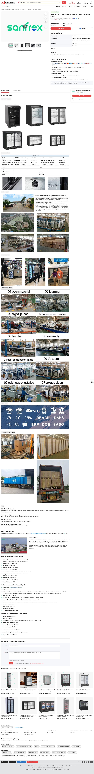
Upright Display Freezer (51, 730)
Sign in (91, 3)
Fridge (16, 587)
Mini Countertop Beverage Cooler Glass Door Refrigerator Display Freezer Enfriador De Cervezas (27, 717)
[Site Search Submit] (64, 2)
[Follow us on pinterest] (90, 761)
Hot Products (21, 765)
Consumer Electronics (9, 9)
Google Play (12, 761)
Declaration (60, 769)
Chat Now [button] (83, 28)
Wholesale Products (47, 765)
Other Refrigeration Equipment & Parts (23, 746)
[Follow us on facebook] (82, 761)
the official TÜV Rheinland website (38, 533)
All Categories (5, 6)
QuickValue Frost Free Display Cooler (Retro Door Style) (81, 730)
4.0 (77, 92)
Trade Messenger (21, 761)
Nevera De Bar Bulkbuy (58, 755)
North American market (28, 734)
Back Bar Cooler (50, 732)
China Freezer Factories (33, 752)
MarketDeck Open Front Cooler (30, 732)
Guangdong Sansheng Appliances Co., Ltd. (62, 18)
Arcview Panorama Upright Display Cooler (9, 732)
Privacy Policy (66, 769)
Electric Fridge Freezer (31, 755)
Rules (92, 6)
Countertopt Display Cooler (6, 730)
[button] (60, 2)
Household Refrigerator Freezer (8, 755)
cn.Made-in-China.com (59, 767)
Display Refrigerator (76, 746)
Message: (6, 652)
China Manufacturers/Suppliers (36, 765)
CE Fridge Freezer (20, 755)
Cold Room (36, 746)
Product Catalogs (19, 727)
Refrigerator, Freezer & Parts (20, 9)
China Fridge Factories (6, 752)
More (2, 758)
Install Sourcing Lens (33, 761)
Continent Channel (62, 765)
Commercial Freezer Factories (20, 752)
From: (7, 645)
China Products (27, 765)
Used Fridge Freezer (72, 752)
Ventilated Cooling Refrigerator (64, 746)
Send (11, 663)
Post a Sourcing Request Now (36, 663)
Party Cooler (72, 732)
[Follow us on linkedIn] (92, 761)
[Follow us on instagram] (86, 761)
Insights (74, 765)
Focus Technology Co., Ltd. (38, 769)
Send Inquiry (61, 28)
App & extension (77, 6)
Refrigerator (12, 587)
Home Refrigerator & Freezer (8, 746)
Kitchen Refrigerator (5, 734)
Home (2, 9)
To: (7, 649)
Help (70, 6)
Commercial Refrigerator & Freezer (34, 9)
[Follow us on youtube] (88, 761)
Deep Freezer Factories (44, 752)
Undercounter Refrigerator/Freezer (48, 746)
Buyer (63, 6)
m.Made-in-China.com (50, 767)
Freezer (20, 587)
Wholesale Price (54, 765)
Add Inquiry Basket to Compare (25, 50)
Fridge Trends (49, 755)
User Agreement (54, 769)
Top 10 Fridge (41, 755)
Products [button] (22, 2)
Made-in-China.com (41, 767)
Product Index (68, 765)
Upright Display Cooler (28, 730)
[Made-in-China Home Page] (8, 2)
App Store (4, 761)
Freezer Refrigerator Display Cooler (59, 752)
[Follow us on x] (84, 761)
